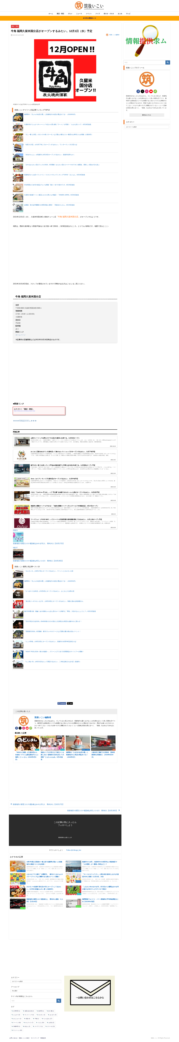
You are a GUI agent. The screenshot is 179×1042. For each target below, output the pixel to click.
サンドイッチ (29, 1015)
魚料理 (41, 1011)
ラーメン (17, 1022)
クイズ (98, 13)
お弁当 (51, 1022)
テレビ (128, 13)
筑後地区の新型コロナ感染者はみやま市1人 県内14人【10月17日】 (38, 804)
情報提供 (43, 1038)
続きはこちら (146, 115)
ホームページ (20, 335)
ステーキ (51, 1026)
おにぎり (53, 1015)
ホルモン (41, 1015)
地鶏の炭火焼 (29, 1011)
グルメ (70, 13)
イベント (89, 13)
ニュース (79, 13)
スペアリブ (39, 1026)
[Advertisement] (65, 686)
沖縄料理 (16, 1026)
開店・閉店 (60, 13)
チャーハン (17, 1030)
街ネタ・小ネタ (109, 13)
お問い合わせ (13, 1038)
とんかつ (16, 1015)
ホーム (51, 13)
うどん (41, 1022)
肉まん (27, 1026)
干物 (37, 1018)
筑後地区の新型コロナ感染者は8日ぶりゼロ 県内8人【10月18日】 (92, 810)
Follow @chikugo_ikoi (73, 850)
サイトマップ (35, 1038)
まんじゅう (17, 1018)
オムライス (29, 1022)
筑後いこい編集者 (114, 34)
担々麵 (51, 1011)
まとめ (120, 13)
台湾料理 (16, 1011)
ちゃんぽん (47, 1018)
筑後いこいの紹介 (24, 1038)
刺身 (28, 1018)
